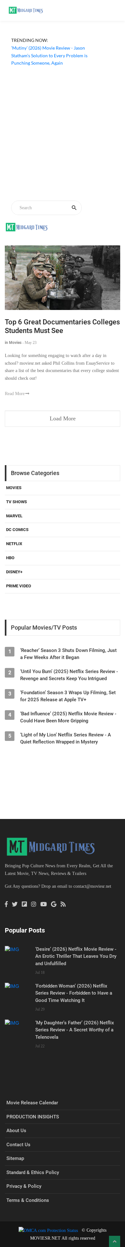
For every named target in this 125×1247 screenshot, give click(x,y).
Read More (15, 393)
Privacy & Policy (23, 1186)
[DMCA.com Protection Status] (48, 1230)
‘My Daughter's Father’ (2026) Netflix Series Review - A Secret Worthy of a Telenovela (74, 1030)
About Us (16, 1130)
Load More (63, 418)
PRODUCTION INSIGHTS (32, 1117)
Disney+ (14, 571)
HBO (10, 557)
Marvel (14, 515)
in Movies (13, 342)
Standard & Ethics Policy (32, 1172)
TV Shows (16, 501)
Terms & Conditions (27, 1200)
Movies (13, 487)
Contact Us (18, 1145)
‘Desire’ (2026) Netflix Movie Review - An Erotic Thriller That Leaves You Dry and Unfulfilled (75, 956)
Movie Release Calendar (32, 1103)
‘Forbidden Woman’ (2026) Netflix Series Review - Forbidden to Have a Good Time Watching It (73, 993)
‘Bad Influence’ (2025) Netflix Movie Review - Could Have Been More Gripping (68, 717)
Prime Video (18, 586)
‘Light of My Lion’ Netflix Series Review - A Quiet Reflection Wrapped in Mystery (65, 738)
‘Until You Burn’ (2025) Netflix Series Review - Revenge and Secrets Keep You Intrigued (69, 675)
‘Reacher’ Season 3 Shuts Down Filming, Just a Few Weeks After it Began (68, 653)
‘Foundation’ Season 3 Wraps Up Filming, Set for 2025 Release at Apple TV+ (68, 696)
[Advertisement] (62, 134)
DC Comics (17, 529)
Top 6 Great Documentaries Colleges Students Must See (62, 326)
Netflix (14, 543)
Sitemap (15, 1158)
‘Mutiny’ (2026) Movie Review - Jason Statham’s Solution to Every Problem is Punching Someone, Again (49, 55)
